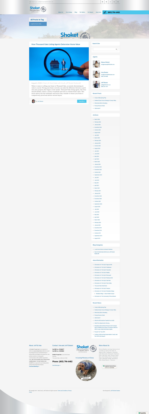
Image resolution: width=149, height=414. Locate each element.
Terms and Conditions (63, 390)
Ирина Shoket (105, 62)
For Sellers (82, 12)
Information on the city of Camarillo (103, 270)
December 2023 (98, 167)
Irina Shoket (104, 72)
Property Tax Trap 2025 (100, 331)
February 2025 (98, 140)
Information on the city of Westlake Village (104, 291)
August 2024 (97, 148)
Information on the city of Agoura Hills (103, 264)
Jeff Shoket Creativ (115, 390)
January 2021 (97, 193)
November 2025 (98, 127)
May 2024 (97, 156)
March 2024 (97, 161)
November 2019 (98, 230)
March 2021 (97, 188)
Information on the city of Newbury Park (104, 277)
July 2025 (97, 135)
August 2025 (97, 132)
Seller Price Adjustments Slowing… (102, 323)
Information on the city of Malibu (102, 272)
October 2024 (98, 145)
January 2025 (97, 143)
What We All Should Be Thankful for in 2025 (104, 320)
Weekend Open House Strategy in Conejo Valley (105, 100)
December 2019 (98, 227)
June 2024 (97, 153)
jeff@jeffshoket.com (106, 84)
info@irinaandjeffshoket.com (45, 1)
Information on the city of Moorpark (103, 275)
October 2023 (98, 172)
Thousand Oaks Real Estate (101, 285)
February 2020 (98, 222)
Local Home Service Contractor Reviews (103, 249)
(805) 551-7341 (104, 86)
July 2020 (97, 209)
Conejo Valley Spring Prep (100, 97)
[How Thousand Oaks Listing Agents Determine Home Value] (59, 63)
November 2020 (98, 198)
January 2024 (97, 164)
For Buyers (90, 12)
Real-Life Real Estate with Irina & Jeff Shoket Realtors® (62, 83)
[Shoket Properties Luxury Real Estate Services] (37, 10)
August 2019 (97, 238)
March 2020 (97, 219)
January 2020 (97, 225)
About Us (60, 12)
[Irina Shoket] (96, 74)
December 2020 (98, 196)
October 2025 (98, 130)
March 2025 (97, 137)
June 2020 (97, 211)
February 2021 (98, 190)
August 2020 (97, 206)
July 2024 (97, 151)
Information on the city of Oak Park (103, 280)
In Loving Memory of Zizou (85, 358)
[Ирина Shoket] (96, 63)
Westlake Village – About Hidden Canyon (105, 293)
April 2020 (97, 217)
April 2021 (97, 185)
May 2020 (97, 214)
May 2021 (97, 182)
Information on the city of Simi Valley (103, 283)
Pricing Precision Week (100, 105)
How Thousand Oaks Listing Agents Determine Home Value (56, 44)
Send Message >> (56, 365)
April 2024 (97, 159)
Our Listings (69, 12)
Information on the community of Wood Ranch (105, 296)
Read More (82, 101)
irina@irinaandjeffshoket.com (107, 64)
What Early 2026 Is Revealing (101, 103)
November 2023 (98, 169)
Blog (76, 12)
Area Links (98, 12)
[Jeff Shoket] (96, 84)
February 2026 (98, 122)
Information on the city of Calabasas (103, 267)
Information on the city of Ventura (102, 288)
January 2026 (97, 124)
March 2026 (97, 119)
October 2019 (98, 233)
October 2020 (98, 201)
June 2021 (97, 180)
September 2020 (98, 204)
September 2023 (98, 174)
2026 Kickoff (97, 108)
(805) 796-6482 (114, 12)
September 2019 (98, 235)
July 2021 (97, 177)
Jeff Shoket (40, 101)
